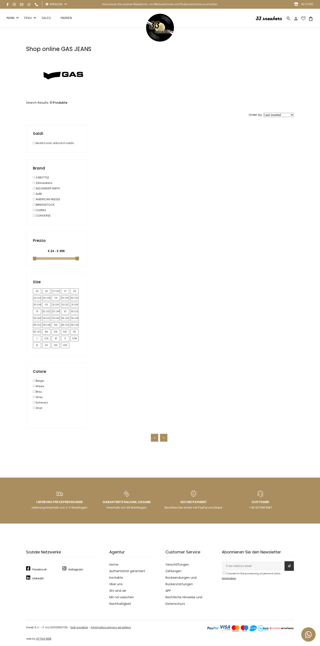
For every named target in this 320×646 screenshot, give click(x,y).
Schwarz (41, 402)
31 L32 (65, 304)
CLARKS (40, 210)
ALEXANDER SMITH (47, 188)
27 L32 (55, 291)
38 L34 (46, 325)
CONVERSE (43, 216)
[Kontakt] (21, 4)
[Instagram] (14, 4)
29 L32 (37, 298)
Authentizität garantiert (127, 571)
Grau (39, 397)
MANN (10, 18)
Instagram (76, 569)
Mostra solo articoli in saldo (54, 143)
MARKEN (66, 18)
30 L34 (37, 304)
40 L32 (65, 325)
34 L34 (55, 318)
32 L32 (46, 311)
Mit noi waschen (121, 597)
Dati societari (79, 627)
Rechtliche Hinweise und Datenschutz (183, 600)
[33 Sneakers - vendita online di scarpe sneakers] (160, 41)
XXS (65, 345)
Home (113, 564)
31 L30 (55, 304)
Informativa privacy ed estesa (111, 627)
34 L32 (46, 318)
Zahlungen (173, 571)
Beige (39, 381)
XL (37, 345)
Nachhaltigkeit (120, 604)
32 (65, 311)
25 (37, 291)
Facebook (39, 569)
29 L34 (46, 298)
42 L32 (37, 331)
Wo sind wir (117, 590)
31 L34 (74, 304)
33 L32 (74, 311)
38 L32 (37, 325)
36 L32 (65, 318)
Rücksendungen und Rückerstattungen (181, 580)
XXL (56, 345)
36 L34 (74, 318)
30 (46, 304)
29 (55, 298)
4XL (46, 331)
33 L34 (37, 318)
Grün (38, 408)
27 (65, 291)
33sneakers (43, 183)
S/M (74, 338)
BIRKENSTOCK (45, 205)
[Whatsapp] (29, 4)
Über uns (116, 584)
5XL (56, 331)
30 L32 (74, 298)
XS (46, 345)
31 (37, 311)
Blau (38, 392)
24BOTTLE (42, 177)
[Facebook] (7, 4)
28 (74, 291)
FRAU (28, 18)
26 (46, 291)
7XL (74, 331)
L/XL (46, 338)
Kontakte (116, 577)
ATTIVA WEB (43, 639)
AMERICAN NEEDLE (47, 199)
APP (168, 590)
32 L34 (55, 311)
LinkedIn (38, 578)
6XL (65, 331)
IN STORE (307, 4)
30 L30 (65, 298)
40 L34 (74, 325)
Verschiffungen (177, 564)
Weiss (39, 386)
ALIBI (38, 194)
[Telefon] (36, 4)
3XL (56, 325)
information (229, 578)
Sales (46, 18)
